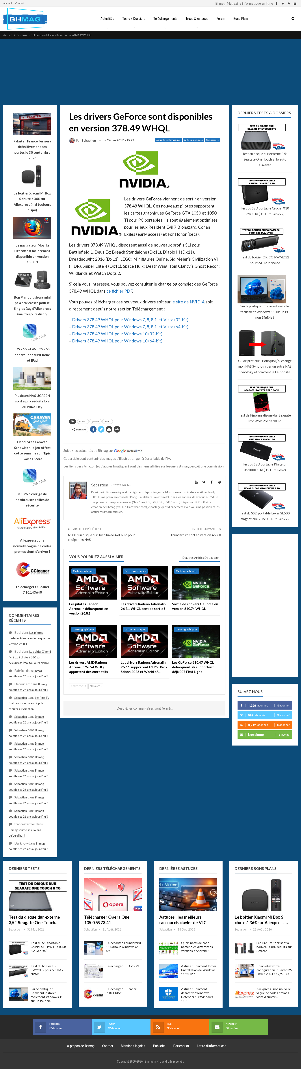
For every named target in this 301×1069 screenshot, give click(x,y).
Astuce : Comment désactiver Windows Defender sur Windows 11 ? (197, 995)
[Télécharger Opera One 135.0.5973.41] (113, 894)
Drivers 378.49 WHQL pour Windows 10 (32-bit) (117, 333)
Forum (220, 19)
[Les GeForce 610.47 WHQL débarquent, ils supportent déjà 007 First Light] (196, 641)
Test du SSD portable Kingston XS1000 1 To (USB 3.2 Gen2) (265, 467)
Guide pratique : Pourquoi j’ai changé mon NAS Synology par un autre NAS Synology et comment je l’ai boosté (265, 366)
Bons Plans (241, 19)
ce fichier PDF (119, 290)
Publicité (159, 1046)
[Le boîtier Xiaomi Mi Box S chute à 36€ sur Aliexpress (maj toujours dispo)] (263, 894)
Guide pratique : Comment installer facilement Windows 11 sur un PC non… (47, 995)
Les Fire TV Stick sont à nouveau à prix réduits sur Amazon (29, 703)
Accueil (7, 3)
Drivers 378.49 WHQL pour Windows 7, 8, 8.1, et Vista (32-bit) (130, 319)
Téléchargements (165, 19)
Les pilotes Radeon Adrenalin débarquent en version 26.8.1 (30, 638)
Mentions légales (133, 1046)
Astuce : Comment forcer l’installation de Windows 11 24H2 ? (198, 970)
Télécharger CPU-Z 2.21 (122, 966)
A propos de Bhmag (81, 1046)
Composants (212, 139)
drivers (83, 421)
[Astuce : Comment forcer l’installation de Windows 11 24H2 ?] (168, 971)
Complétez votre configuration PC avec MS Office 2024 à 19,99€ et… (274, 970)
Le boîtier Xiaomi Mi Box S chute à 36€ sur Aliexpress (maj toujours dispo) (32, 201)
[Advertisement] (150, 72)
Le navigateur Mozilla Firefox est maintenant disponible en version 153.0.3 (32, 253)
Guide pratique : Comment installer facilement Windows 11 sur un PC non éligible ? (265, 311)
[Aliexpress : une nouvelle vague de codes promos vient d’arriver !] (244, 994)
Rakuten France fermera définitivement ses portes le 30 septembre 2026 (32, 149)
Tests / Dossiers (133, 19)
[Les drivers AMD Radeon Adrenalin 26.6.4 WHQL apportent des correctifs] (93, 641)
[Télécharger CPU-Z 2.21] (93, 971)
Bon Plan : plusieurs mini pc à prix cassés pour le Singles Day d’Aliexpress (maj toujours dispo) (32, 305)
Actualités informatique (168, 139)
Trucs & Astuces (197, 19)
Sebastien (20, 697)
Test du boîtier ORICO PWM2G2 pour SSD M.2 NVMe (265, 260)
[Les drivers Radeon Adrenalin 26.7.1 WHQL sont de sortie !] (144, 583)
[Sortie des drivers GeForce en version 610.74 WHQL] (196, 583)
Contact (19, 3)
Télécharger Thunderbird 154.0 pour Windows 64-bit (123, 947)
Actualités (107, 19)
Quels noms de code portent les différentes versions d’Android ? (197, 947)
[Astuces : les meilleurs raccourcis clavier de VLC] (188, 894)
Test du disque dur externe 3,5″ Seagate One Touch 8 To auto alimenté (264, 159)
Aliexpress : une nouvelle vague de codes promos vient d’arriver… (273, 993)
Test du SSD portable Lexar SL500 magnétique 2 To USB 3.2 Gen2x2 (265, 516)
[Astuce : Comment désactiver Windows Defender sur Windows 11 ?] (168, 994)
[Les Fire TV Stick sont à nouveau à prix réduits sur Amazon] (244, 948)
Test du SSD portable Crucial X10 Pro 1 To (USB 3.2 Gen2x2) (265, 211)
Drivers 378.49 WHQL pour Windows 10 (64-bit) (117, 340)
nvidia (107, 421)
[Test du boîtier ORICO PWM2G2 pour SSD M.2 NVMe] (18, 971)
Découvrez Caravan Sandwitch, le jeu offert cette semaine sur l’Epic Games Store (32, 450)
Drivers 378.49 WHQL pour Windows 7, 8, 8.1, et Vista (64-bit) (130, 326)
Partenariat (181, 1046)
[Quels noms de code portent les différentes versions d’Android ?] (168, 948)
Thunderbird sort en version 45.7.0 (195, 535)
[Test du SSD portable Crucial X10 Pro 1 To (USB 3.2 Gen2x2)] (18, 948)
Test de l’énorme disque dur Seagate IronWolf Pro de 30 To (265, 418)
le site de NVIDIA (188, 301)
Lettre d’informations (211, 1046)
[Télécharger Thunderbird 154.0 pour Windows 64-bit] (93, 948)
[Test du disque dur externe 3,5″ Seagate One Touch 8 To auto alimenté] (38, 894)
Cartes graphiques (193, 139)
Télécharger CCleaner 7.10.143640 (121, 991)
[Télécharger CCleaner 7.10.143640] (93, 994)
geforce (95, 421)
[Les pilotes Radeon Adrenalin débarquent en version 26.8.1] (93, 583)
